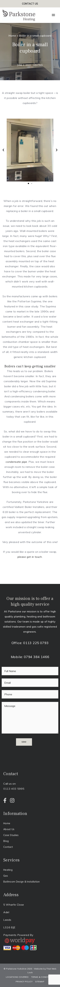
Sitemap (39, 981)
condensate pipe (16, 461)
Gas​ (5, 875)
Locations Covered (17, 977)
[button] (3, 150)
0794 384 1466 (36, 657)
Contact (8, 846)
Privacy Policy (24, 981)
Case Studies (11, 835)
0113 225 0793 (35, 643)
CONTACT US (30, 3)
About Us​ (8, 829)
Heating (7, 869)
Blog (6, 841)
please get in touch (30, 556)
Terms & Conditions (42, 977)
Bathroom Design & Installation (21, 881)
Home (12, 35)
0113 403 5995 (13, 788)
